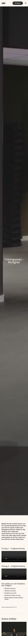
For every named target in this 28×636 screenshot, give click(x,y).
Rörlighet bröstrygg (9, 588)
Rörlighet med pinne (10, 590)
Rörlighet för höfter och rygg (12, 595)
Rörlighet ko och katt (10, 593)
